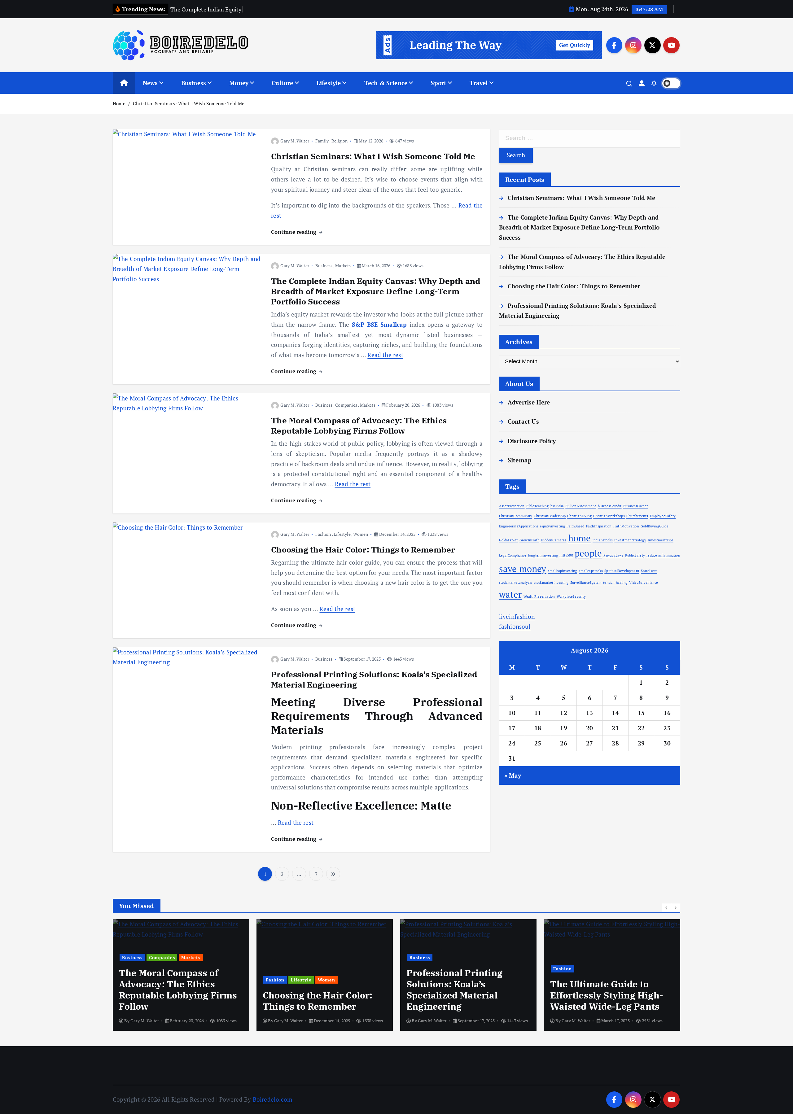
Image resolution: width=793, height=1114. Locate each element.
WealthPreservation (539, 596)
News (150, 83)
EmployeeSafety (663, 516)
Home (119, 103)
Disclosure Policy (532, 441)
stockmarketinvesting (551, 582)
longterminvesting (543, 555)
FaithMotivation (626, 526)
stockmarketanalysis (515, 582)
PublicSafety (635, 555)
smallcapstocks (591, 571)
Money (238, 83)
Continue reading (294, 231)
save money (522, 568)
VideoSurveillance (643, 582)
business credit (610, 506)
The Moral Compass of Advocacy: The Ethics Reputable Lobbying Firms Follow (359, 425)
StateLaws (649, 571)
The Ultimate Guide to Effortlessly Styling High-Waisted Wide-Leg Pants (606, 995)
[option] (181, 975)
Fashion (323, 534)
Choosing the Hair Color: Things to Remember (363, 549)
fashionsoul (515, 626)
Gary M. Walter (294, 141)
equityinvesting (552, 526)
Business (193, 83)
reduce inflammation (663, 555)
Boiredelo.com (272, 1099)
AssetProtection (512, 506)
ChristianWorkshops (608, 516)
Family (322, 141)
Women (360, 534)
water (510, 594)
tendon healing (615, 582)
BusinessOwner (635, 506)
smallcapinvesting (562, 571)
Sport (438, 83)
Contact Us (523, 421)
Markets (343, 266)
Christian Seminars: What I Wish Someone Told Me (188, 103)
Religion (339, 141)
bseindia (557, 506)
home (579, 538)
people (588, 553)
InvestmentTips (660, 540)
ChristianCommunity (515, 516)
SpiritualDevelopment (621, 571)
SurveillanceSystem (586, 582)
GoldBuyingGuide (654, 526)
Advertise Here (529, 402)
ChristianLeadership (550, 516)
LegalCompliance (513, 555)
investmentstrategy (630, 540)
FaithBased (575, 526)
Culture (282, 83)
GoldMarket (508, 540)
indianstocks (603, 540)
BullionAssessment (580, 506)
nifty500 (566, 555)
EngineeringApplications (518, 526)
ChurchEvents (637, 516)
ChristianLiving (579, 516)
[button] (666, 907)
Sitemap (520, 460)
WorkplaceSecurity (571, 596)
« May (512, 775)
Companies (346, 405)
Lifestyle (329, 83)
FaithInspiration (599, 526)
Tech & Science (386, 83)
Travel (479, 83)
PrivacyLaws (613, 555)
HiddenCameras (554, 540)
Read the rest (385, 355)
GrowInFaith (529, 540)
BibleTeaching (537, 506)
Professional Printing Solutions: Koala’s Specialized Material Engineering (374, 679)
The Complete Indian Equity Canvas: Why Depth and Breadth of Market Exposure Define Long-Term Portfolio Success (375, 291)
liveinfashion (517, 616)
